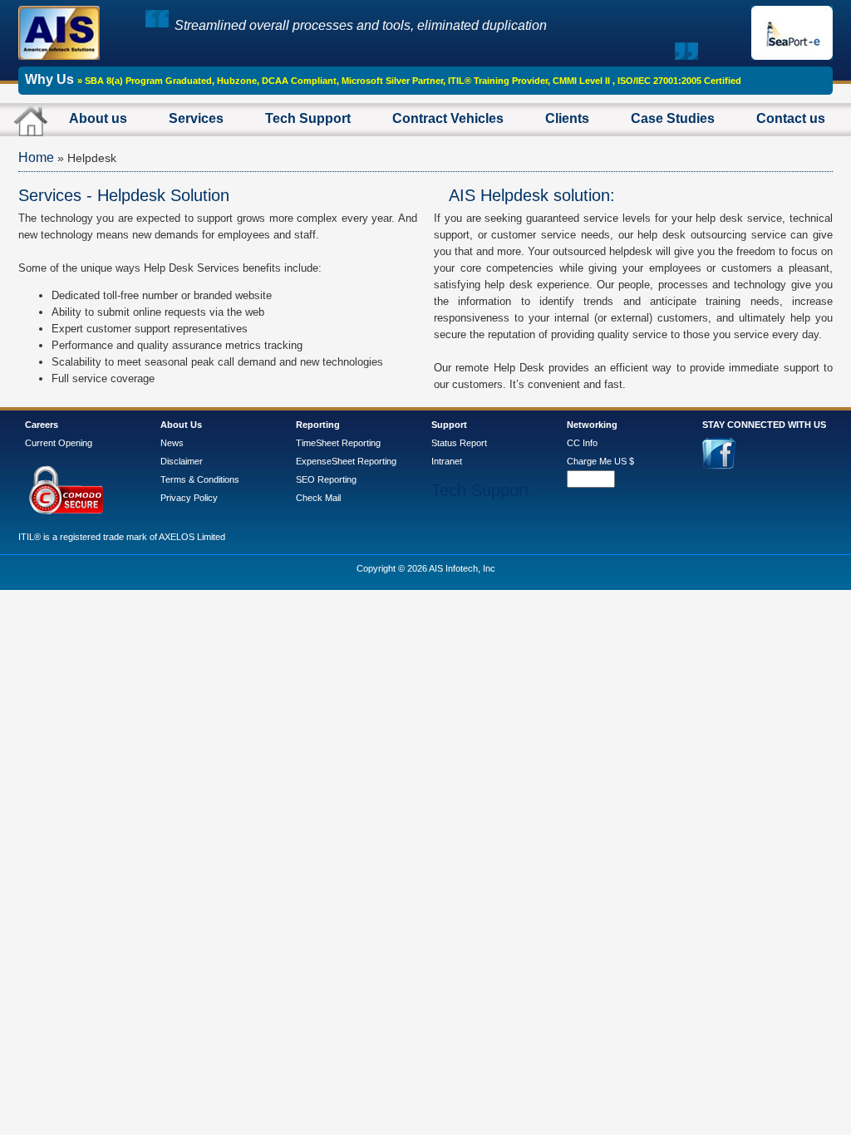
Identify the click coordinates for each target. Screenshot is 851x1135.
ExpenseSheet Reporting (346, 461)
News (172, 443)
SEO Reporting (326, 479)
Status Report (459, 443)
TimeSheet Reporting (338, 443)
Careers (41, 425)
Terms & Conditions (199, 479)
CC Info (582, 443)
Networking (592, 425)
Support (449, 425)
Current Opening (58, 443)
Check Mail (318, 498)
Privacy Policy (189, 498)
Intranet (446, 461)
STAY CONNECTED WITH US (764, 425)
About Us (181, 425)
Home (36, 157)
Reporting (318, 425)
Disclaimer (181, 461)
